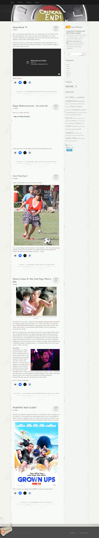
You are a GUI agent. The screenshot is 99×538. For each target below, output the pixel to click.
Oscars (78, 123)
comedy (36, 161)
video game (81, 138)
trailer (44, 161)
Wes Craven (69, 141)
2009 (76, 97)
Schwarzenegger (70, 129)
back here (52, 249)
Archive (20, 2)
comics (83, 109)
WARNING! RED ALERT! (25, 407)
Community (69, 112)
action (81, 97)
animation (81, 101)
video (74, 138)
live (78, 121)
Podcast (28, 2)
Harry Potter (77, 115)
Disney (85, 112)
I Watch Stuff (20, 325)
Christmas (68, 110)
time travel (81, 135)
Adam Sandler (30, 91)
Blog (12, 2)
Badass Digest (17, 78)
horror (69, 118)
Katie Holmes (44, 393)
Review (68, 75)
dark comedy (78, 112)
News (55, 161)
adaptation (71, 101)
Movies (55, 91)
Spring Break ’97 (20, 27)
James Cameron (77, 118)
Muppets (72, 123)
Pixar (83, 123)
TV (67, 77)
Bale (77, 104)
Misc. (68, 66)
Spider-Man (75, 135)
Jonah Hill (37, 393)
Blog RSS (71, 147)
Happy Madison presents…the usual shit (30, 105)
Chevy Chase (76, 106)
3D (66, 97)
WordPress (72, 533)
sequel (69, 132)
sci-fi (78, 128)
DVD (67, 115)
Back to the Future (70, 104)
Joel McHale (73, 121)
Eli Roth (71, 115)
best (80, 104)
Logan (15, 108)
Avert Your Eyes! (20, 175)
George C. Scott (37, 91)
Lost (80, 121)
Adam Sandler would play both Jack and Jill (47, 322)
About (37, 2)
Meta (52, 91)
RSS (71, 48)
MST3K (67, 123)
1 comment (21, 264)
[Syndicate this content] (67, 27)
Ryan (15, 30)
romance (40, 161)
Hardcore (43, 91)
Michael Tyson (84, 533)
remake (68, 125)
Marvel (83, 120)
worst (39, 502)
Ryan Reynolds (81, 126)
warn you (26, 112)
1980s (71, 97)
